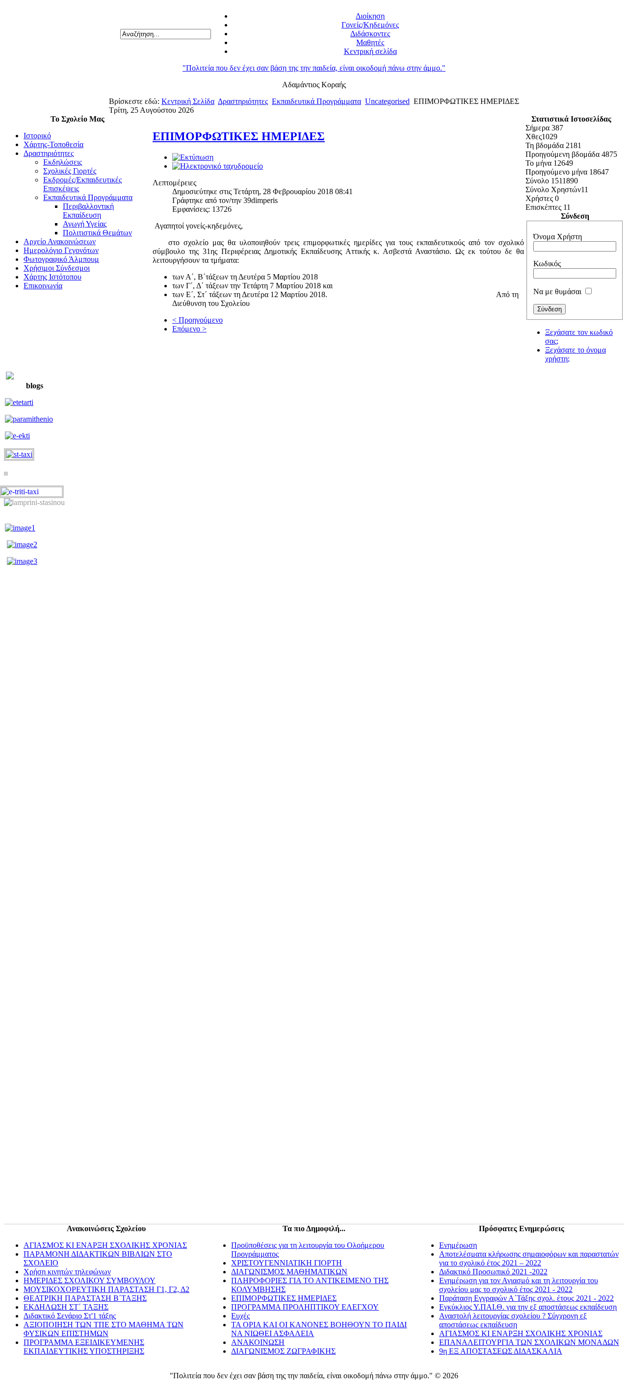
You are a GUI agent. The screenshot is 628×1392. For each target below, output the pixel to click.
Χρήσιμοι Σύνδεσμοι (57, 268)
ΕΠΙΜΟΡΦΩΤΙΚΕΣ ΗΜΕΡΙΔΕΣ (239, 136)
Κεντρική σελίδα (370, 51)
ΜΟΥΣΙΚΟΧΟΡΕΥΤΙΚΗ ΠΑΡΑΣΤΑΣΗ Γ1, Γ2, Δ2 (106, 1289)
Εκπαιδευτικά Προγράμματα (316, 101)
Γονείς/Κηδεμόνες (370, 25)
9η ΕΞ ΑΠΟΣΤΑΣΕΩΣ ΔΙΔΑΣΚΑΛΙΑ (500, 1351)
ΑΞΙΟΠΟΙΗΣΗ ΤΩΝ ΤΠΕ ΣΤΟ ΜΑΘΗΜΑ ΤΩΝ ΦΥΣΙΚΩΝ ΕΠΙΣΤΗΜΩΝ (103, 1329)
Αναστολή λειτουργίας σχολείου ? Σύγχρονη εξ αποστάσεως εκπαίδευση (513, 1320)
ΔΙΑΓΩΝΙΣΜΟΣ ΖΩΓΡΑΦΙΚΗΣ (283, 1351)
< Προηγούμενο (197, 320)
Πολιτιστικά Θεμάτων (97, 232)
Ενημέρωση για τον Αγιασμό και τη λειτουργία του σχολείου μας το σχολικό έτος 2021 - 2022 (518, 1284)
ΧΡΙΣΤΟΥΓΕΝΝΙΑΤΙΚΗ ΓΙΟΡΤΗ (286, 1263)
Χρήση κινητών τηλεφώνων (67, 1271)
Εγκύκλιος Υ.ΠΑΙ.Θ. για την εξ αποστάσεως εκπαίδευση (528, 1307)
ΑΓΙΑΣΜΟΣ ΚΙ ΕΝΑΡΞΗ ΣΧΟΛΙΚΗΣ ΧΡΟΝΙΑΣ (105, 1245)
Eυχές (240, 1316)
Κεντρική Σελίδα (187, 101)
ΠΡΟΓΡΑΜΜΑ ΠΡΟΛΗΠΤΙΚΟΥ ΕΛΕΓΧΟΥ (305, 1307)
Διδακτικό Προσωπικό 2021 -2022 (493, 1271)
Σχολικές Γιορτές (69, 171)
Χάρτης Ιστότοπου (52, 277)
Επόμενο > (189, 329)
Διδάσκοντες (370, 33)
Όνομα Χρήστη (557, 236)
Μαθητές (370, 42)
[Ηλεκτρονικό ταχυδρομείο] (217, 166)
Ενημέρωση (458, 1245)
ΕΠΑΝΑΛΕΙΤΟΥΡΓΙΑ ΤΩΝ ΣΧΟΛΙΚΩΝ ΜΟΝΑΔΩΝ (529, 1342)
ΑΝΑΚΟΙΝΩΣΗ (258, 1342)
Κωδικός (547, 263)
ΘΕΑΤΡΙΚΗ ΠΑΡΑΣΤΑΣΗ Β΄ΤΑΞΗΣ (85, 1298)
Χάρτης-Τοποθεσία (53, 144)
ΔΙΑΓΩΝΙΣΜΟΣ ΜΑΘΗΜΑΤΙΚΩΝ (289, 1271)
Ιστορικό (37, 135)
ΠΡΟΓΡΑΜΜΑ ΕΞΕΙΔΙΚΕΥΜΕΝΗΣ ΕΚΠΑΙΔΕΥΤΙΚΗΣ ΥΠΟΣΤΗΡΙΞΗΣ (84, 1346)
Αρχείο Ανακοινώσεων (60, 241)
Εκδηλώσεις (62, 162)
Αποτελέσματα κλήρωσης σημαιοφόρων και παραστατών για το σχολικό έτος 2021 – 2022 (529, 1258)
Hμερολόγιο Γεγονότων (61, 250)
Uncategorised (387, 101)
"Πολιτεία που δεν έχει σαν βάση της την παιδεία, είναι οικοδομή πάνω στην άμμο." (314, 68)
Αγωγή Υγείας (84, 224)
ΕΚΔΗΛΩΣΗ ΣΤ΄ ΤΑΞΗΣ (66, 1307)
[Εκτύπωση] (192, 157)
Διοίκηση (370, 16)
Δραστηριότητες (243, 101)
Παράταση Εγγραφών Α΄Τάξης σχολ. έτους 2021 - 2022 (526, 1298)
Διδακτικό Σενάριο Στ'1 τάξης (70, 1316)
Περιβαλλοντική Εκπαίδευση (88, 210)
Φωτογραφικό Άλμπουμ (61, 259)
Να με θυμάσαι (557, 291)
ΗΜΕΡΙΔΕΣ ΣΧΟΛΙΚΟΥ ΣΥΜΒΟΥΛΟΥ (90, 1280)
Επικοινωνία (43, 285)
